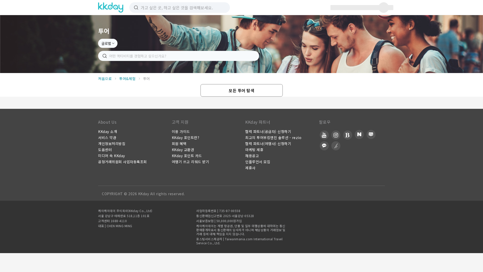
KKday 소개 (107, 131)
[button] (241, 90)
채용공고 (252, 155)
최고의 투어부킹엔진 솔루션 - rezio (273, 137)
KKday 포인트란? (185, 137)
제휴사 (250, 167)
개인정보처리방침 (111, 143)
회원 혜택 (179, 143)
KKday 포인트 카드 (187, 155)
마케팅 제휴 (254, 149)
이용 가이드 (181, 131)
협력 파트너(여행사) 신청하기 (268, 143)
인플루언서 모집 (257, 161)
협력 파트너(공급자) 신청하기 (268, 131)
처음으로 (105, 78)
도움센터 (105, 149)
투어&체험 (127, 78)
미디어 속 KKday (111, 155)
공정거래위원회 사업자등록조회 (122, 161)
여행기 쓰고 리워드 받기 (190, 161)
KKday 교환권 (183, 149)
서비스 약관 (107, 137)
